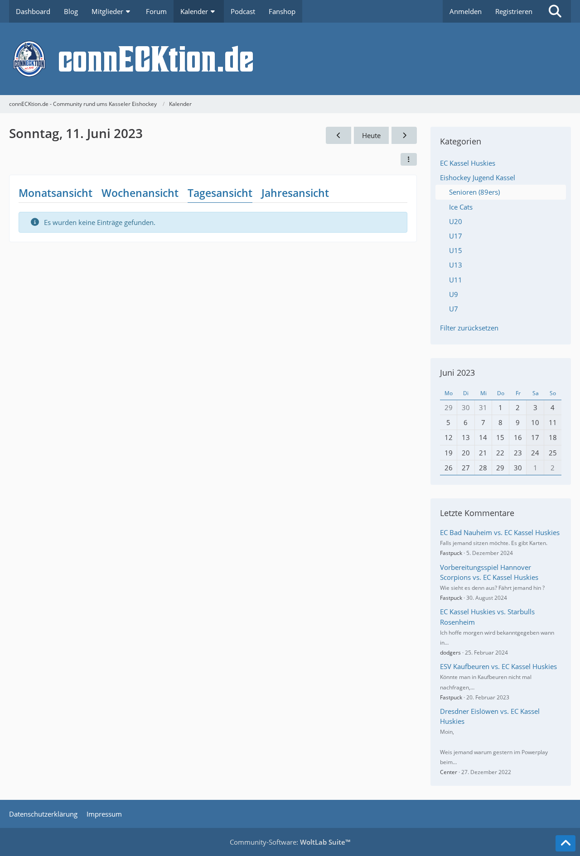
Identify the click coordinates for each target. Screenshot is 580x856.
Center (448, 772)
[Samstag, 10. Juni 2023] (338, 135)
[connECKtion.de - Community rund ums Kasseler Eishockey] (290, 58)
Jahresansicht (295, 193)
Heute (371, 135)
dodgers (450, 652)
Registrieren (513, 11)
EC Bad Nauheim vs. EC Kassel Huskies (500, 532)
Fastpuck (451, 553)
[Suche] (555, 11)
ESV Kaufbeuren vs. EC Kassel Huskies (498, 666)
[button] (409, 159)
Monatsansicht (55, 193)
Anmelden (466, 11)
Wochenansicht (140, 193)
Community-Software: (290, 841)
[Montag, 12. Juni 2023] (404, 135)
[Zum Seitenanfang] (565, 843)
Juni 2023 (457, 372)
